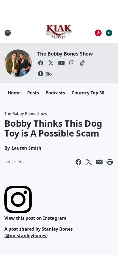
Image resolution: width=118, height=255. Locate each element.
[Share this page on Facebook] (78, 162)
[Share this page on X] (89, 162)
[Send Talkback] (98, 33)
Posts (33, 93)
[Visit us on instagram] (72, 63)
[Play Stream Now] (109, 33)
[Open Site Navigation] (7, 33)
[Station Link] (59, 33)
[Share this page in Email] (99, 162)
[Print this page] (110, 162)
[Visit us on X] (51, 63)
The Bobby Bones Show (65, 53)
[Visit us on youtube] (61, 63)
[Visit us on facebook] (40, 63)
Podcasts (55, 93)
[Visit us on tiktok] (82, 63)
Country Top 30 (88, 93)
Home (14, 93)
